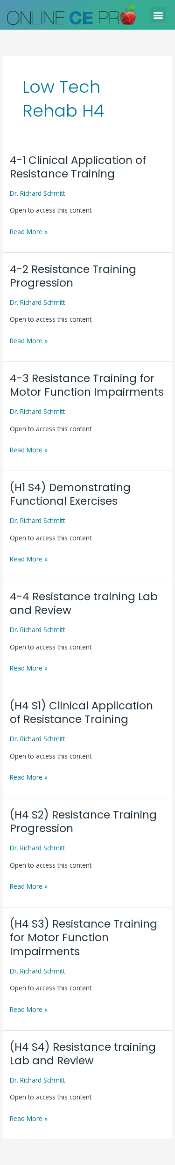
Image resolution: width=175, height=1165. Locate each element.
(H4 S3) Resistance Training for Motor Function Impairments (83, 937)
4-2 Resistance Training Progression (73, 276)
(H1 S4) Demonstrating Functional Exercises (70, 494)
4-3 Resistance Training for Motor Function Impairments (87, 385)
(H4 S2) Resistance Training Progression (83, 821)
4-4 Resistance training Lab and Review (84, 603)
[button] (158, 14)
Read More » (29, 231)
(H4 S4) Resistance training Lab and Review (83, 1054)
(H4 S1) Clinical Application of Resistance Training (81, 712)
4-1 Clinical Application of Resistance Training (78, 167)
